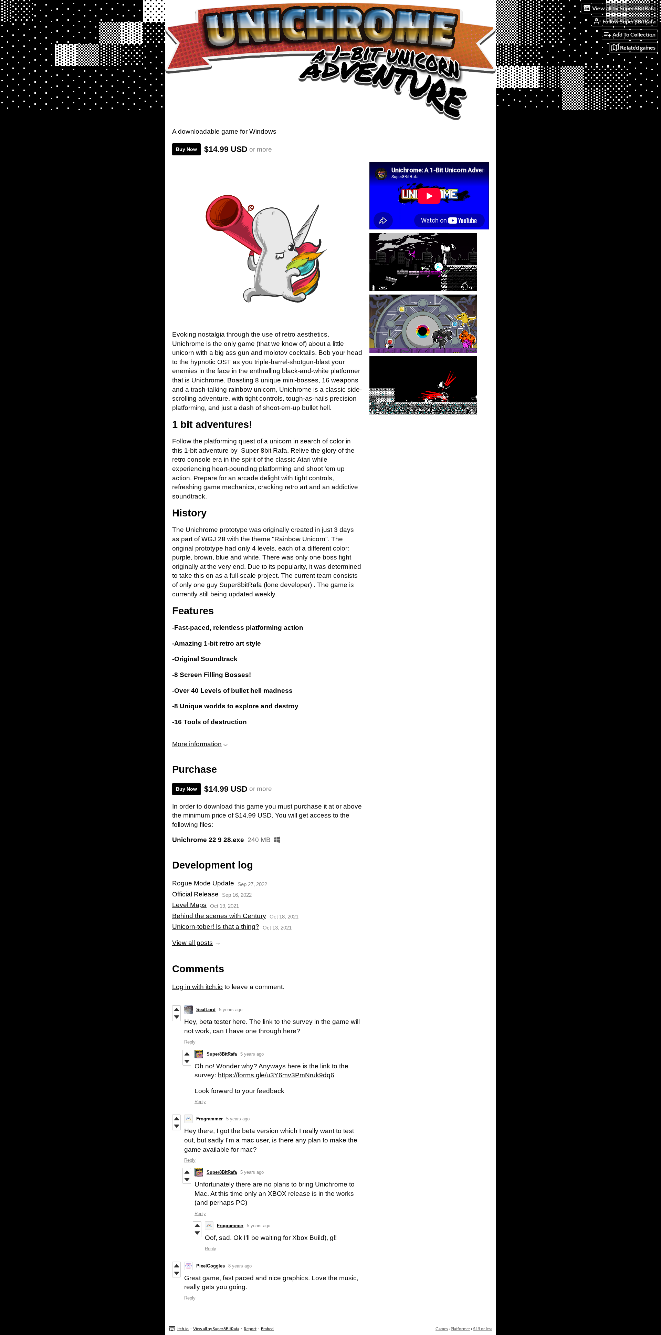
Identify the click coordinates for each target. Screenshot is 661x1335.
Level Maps (189, 904)
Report (250, 1328)
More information (197, 744)
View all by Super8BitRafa (216, 1328)
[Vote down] (176, 1017)
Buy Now (186, 149)
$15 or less (482, 1328)
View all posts (192, 942)
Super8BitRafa (222, 1054)
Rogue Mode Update (203, 883)
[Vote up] (176, 1009)
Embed (267, 1328)
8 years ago (240, 1266)
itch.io (183, 1328)
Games (442, 1328)
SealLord (206, 1009)
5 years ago (230, 1009)
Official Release (195, 894)
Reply (190, 1042)
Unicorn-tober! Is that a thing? (215, 926)
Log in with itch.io (197, 986)
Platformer (460, 1328)
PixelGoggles (210, 1266)
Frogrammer (209, 1118)
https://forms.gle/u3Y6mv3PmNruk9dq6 (276, 1075)
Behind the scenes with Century (219, 916)
